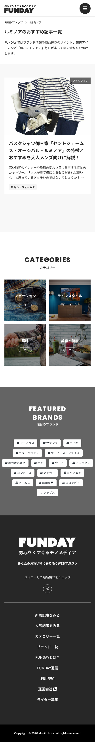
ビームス (24, 483)
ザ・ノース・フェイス (65, 453)
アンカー (49, 473)
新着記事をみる (47, 615)
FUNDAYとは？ (47, 657)
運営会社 (45, 688)
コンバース (24, 473)
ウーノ (59, 463)
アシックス (83, 463)
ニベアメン (74, 473)
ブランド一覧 (47, 646)
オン (40, 463)
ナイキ (74, 443)
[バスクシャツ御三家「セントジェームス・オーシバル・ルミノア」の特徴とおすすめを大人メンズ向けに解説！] (47, 136)
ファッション (80, 80)
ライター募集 (47, 699)
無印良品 (47, 483)
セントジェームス (24, 187)
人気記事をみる (47, 625)
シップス (49, 492)
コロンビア (72, 483)
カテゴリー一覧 (47, 636)
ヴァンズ (52, 443)
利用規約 (47, 678)
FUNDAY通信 (47, 667)
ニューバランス (29, 453)
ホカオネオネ (16, 463)
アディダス (27, 443)
